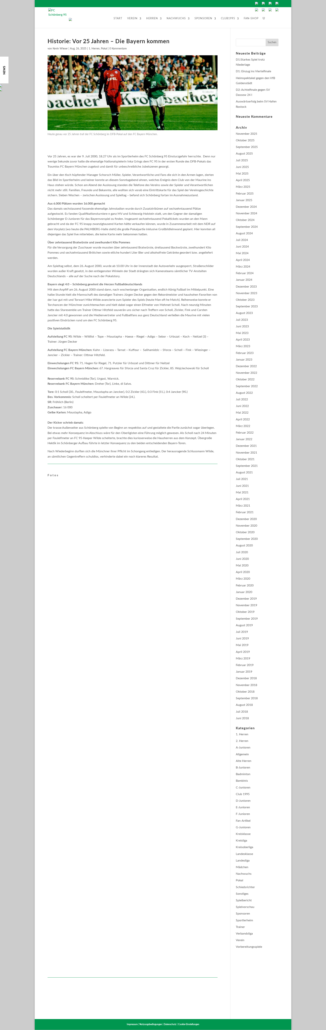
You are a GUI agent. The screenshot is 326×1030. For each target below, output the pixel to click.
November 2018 (246, 685)
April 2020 (243, 572)
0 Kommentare (118, 48)
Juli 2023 (242, 319)
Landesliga (243, 860)
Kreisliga (241, 840)
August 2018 (244, 704)
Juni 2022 (242, 406)
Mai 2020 (242, 565)
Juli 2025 (242, 160)
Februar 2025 (245, 193)
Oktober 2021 (245, 459)
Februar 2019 (245, 665)
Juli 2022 (242, 399)
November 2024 (246, 213)
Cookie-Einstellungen (188, 1024)
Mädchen (242, 867)
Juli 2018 (242, 711)
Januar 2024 (244, 279)
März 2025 (243, 186)
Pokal (104, 48)
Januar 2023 (244, 359)
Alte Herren (243, 760)
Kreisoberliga (244, 847)
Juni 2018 (242, 718)
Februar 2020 (245, 585)
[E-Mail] (270, 10)
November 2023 (246, 293)
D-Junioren (243, 800)
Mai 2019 (242, 645)
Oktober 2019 (245, 611)
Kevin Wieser (60, 48)
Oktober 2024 (245, 220)
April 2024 (243, 260)
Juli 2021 (242, 479)
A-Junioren (243, 747)
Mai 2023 (242, 333)
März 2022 (243, 426)
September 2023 (247, 306)
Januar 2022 (244, 439)
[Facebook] (256, 10)
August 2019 (244, 625)
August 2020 (244, 545)
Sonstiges (242, 893)
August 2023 (244, 313)
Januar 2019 (244, 671)
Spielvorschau (245, 906)
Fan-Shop (251, 18)
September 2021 (247, 465)
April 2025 (243, 180)
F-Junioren (243, 813)
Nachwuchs (176, 18)
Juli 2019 (242, 631)
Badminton (243, 774)
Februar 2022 (245, 432)
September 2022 (247, 386)
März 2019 (243, 658)
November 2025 (246, 133)
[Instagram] (276, 10)
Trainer (240, 926)
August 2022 (244, 392)
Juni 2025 (242, 166)
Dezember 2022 (246, 366)
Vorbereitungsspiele (249, 946)
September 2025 (247, 146)
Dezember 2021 (246, 445)
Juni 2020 (242, 558)
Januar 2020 (244, 592)
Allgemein (242, 754)
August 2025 (244, 153)
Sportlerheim (244, 920)
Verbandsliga (244, 933)
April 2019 (243, 651)
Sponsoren (203, 18)
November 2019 (246, 605)
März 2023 (243, 346)
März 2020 (243, 578)
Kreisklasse (243, 833)
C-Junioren (243, 787)
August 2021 (244, 472)
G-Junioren (243, 827)
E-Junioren (243, 807)
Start (118, 18)
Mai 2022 (242, 412)
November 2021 (246, 452)
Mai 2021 (242, 492)
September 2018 (247, 698)
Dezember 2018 (246, 678)
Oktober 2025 (245, 140)
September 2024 (247, 226)
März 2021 (243, 505)
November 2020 (246, 525)
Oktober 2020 (245, 532)
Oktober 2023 (245, 299)
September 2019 (247, 618)
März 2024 (243, 266)
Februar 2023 (245, 353)
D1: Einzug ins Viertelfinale (253, 71)
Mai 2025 (242, 173)
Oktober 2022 (245, 379)
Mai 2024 (242, 253)
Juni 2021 (242, 485)
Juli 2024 (242, 240)
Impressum (132, 1024)
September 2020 (247, 538)
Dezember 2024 (246, 206)
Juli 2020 (242, 552)
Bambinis (242, 780)
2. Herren (242, 740)
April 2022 (243, 419)
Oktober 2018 (245, 691)
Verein (132, 18)
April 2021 (243, 499)
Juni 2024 (242, 246)
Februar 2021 (245, 512)
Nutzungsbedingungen (150, 1024)
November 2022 (246, 372)
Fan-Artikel (243, 820)
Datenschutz (170, 1024)
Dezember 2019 (246, 598)
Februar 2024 (245, 273)
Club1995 (228, 18)
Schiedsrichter (245, 887)
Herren (152, 18)
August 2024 (244, 233)
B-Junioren (243, 767)
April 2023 (243, 339)
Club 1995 (243, 794)
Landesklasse (244, 853)
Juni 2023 (242, 326)
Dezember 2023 (246, 286)
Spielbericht (244, 900)
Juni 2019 (242, 638)
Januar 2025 (244, 200)
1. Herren (94, 48)
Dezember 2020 (246, 519)
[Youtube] (263, 10)
